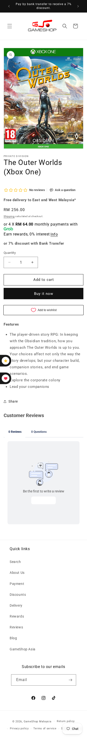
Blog (13, 638)
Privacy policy (19, 728)
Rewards (17, 616)
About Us (17, 573)
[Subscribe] (70, 680)
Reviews (16, 627)
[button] (9, 26)
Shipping (9, 216)
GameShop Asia (23, 649)
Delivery (16, 605)
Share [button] (13, 401)
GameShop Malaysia (37, 721)
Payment (17, 584)
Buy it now (43, 293)
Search (15, 562)
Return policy (66, 721)
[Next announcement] (78, 6)
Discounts (18, 595)
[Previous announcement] (9, 6)
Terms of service (44, 728)
